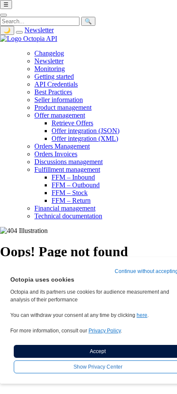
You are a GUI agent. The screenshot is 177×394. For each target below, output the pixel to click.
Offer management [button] (59, 115)
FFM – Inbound (73, 177)
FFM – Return (71, 200)
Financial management (64, 208)
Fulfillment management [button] (67, 169)
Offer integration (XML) (85, 138)
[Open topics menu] (19, 32)
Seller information (58, 99)
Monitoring (49, 68)
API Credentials (56, 84)
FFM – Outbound (76, 185)
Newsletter (39, 30)
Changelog (49, 53)
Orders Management (62, 146)
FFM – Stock (70, 192)
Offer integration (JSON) (85, 130)
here (142, 315)
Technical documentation (68, 216)
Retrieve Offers (72, 123)
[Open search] (3, 15)
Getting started (54, 76)
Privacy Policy (104, 331)
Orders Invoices (55, 154)
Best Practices (53, 92)
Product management (63, 107)
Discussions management (68, 161)
